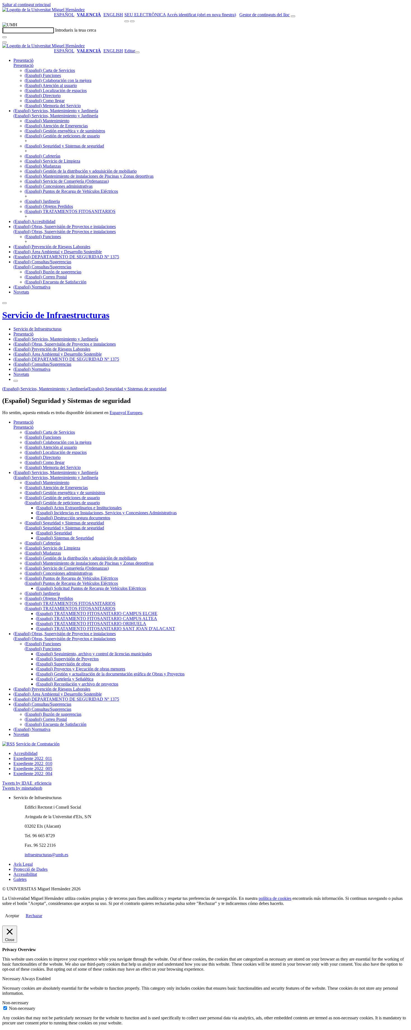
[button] (23, 65)
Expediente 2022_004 (32, 773)
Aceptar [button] (12, 915)
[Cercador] (293, 16)
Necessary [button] (11, 978)
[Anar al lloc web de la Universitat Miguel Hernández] (43, 9)
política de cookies (275, 898)
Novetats (21, 292)
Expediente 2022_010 (32, 763)
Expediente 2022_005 (32, 768)
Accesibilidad (25, 753)
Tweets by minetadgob (22, 788)
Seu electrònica (145, 14)
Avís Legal (23, 864)
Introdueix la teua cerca (75, 30)
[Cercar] (4, 37)
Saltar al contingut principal (26, 4)
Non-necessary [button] (15, 1002)
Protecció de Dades (30, 869)
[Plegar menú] (137, 52)
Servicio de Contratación (38, 744)
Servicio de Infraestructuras (55, 315)
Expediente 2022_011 (32, 758)
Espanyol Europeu (126, 412)
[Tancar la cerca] (4, 42)
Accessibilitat (25, 874)
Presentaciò (23, 60)
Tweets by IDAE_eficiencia (26, 783)
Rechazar (34, 915)
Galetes (20, 879)
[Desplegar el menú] (132, 21)
